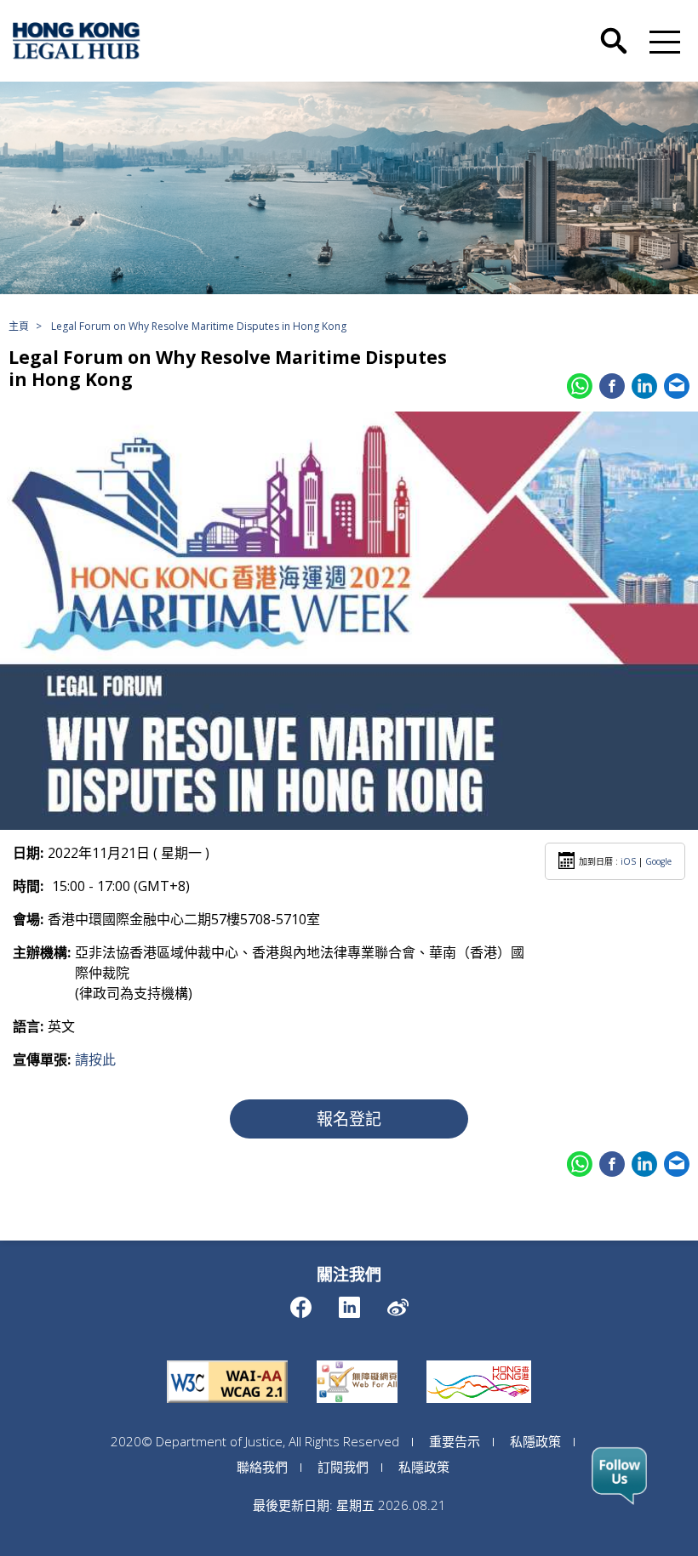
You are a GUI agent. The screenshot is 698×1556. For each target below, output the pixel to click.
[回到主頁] (76, 41)
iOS (628, 861)
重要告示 (454, 1441)
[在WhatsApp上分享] (579, 386)
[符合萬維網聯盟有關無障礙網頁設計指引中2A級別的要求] (227, 1360)
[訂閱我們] (619, 1476)
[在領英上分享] (644, 386)
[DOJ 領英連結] (349, 1303)
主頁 (19, 326)
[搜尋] (613, 28)
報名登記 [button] (349, 1119)
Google (658, 861)
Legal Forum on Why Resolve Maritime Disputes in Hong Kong (198, 326)
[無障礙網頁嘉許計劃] (357, 1360)
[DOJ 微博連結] (398, 1303)
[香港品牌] (479, 1360)
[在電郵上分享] (676, 386)
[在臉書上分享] (612, 386)
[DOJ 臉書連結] (300, 1303)
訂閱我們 (343, 1466)
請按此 (95, 1059)
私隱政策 (535, 1441)
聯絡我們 (262, 1466)
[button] (661, 41)
